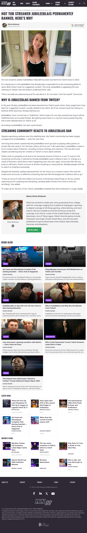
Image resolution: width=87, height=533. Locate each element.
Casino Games (57, 3)
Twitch (9, 10)
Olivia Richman (13, 24)
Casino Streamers (36, 3)
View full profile (33, 230)
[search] (84, 3)
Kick (21, 3)
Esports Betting (71, 3)
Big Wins (14, 3)
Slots (28, 3)
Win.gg (3, 10)
